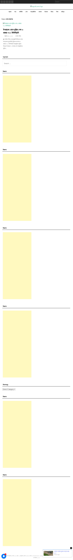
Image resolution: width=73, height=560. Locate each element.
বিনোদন (46, 12)
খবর (15, 12)
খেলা (26, 12)
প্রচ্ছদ (10, 12)
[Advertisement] (17, 109)
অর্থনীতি (21, 12)
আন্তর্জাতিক (33, 12)
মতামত (40, 12)
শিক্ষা (57, 12)
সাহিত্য (62, 12)
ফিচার (52, 12)
